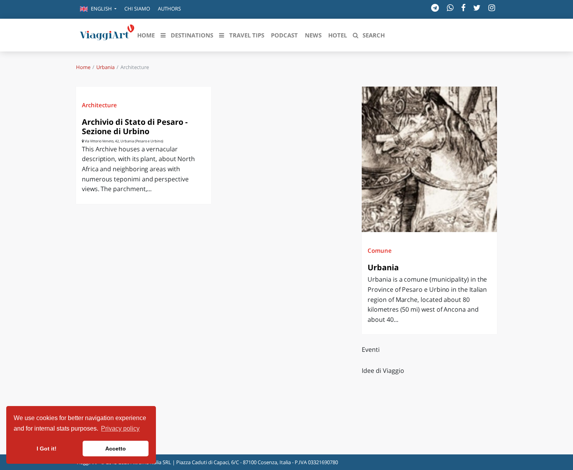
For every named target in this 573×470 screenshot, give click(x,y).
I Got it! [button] (47, 448)
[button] (98, 9)
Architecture (99, 105)
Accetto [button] (115, 448)
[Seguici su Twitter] (477, 7)
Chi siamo (137, 8)
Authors (169, 8)
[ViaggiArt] (107, 34)
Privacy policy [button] (120, 428)
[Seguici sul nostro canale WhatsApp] (450, 7)
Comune (380, 250)
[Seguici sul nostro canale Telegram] (435, 7)
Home (83, 67)
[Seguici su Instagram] (491, 7)
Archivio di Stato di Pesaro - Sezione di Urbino (134, 127)
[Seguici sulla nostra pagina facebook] (463, 7)
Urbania (105, 67)
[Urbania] (429, 159)
